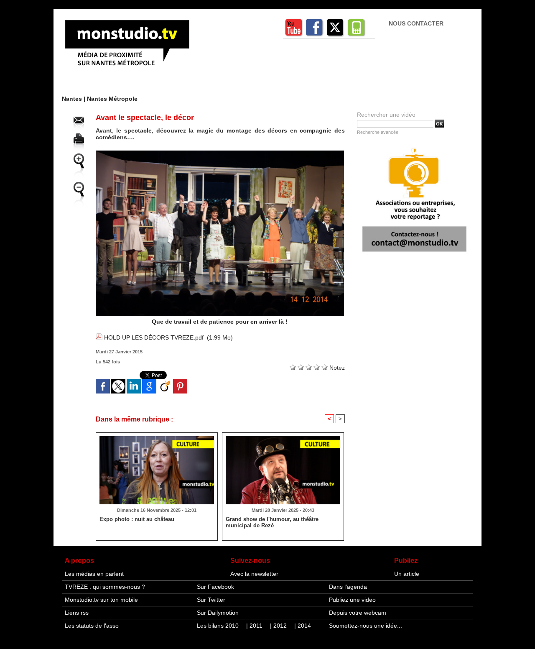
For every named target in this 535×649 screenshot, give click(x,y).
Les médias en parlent (94, 573)
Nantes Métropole (112, 98)
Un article (406, 573)
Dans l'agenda (348, 586)
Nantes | (74, 98)
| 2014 (302, 625)
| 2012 (279, 625)
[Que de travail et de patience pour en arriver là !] (220, 153)
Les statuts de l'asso (92, 625)
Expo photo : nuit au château (136, 519)
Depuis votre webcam (357, 612)
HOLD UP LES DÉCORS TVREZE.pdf (154, 337)
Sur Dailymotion (218, 612)
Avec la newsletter (254, 573)
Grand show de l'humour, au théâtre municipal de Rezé (272, 522)
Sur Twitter (211, 599)
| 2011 (255, 625)
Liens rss (77, 612)
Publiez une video (352, 599)
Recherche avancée (377, 132)
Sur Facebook (215, 586)
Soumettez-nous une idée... (365, 625)
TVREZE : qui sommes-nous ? (105, 586)
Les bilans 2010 (218, 625)
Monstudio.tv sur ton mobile (101, 599)
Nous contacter (416, 23)
